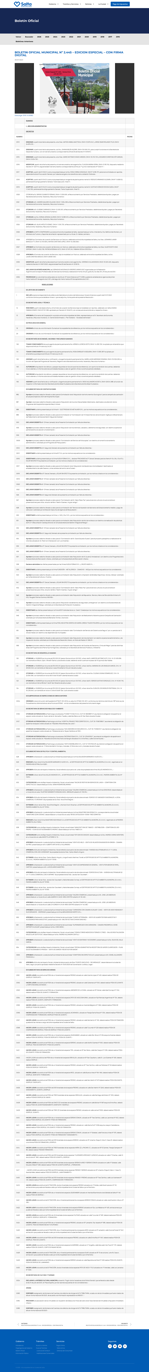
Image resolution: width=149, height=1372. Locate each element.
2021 (79, 37)
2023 (63, 37)
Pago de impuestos (120, 4)
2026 (39, 37)
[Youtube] (120, 1346)
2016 (118, 37)
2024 (55, 37)
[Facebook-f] (110, 1346)
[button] (133, 4)
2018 (102, 37)
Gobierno (52, 4)
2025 (47, 37)
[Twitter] (115, 1346)
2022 (71, 37)
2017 (110, 37)
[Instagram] (125, 1346)
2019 (94, 37)
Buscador (29, 37)
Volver (18, 37)
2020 (87, 37)
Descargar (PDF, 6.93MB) (24, 115)
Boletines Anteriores (24, 41)
